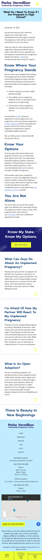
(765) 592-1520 (22, 485)
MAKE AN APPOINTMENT (13, 524)
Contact (21, 452)
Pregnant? (21, 437)
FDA (23, 168)
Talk (21, 57)
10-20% (18, 116)
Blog (21, 448)
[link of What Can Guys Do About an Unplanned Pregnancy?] (35, 294)
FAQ (21, 445)
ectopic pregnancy (12, 124)
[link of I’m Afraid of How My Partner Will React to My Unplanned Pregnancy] (35, 350)
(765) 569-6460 (22, 464)
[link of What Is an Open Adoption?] (35, 400)
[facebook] (38, 524)
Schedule (11, 214)
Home (21, 433)
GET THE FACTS (21, 245)
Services (21, 441)
